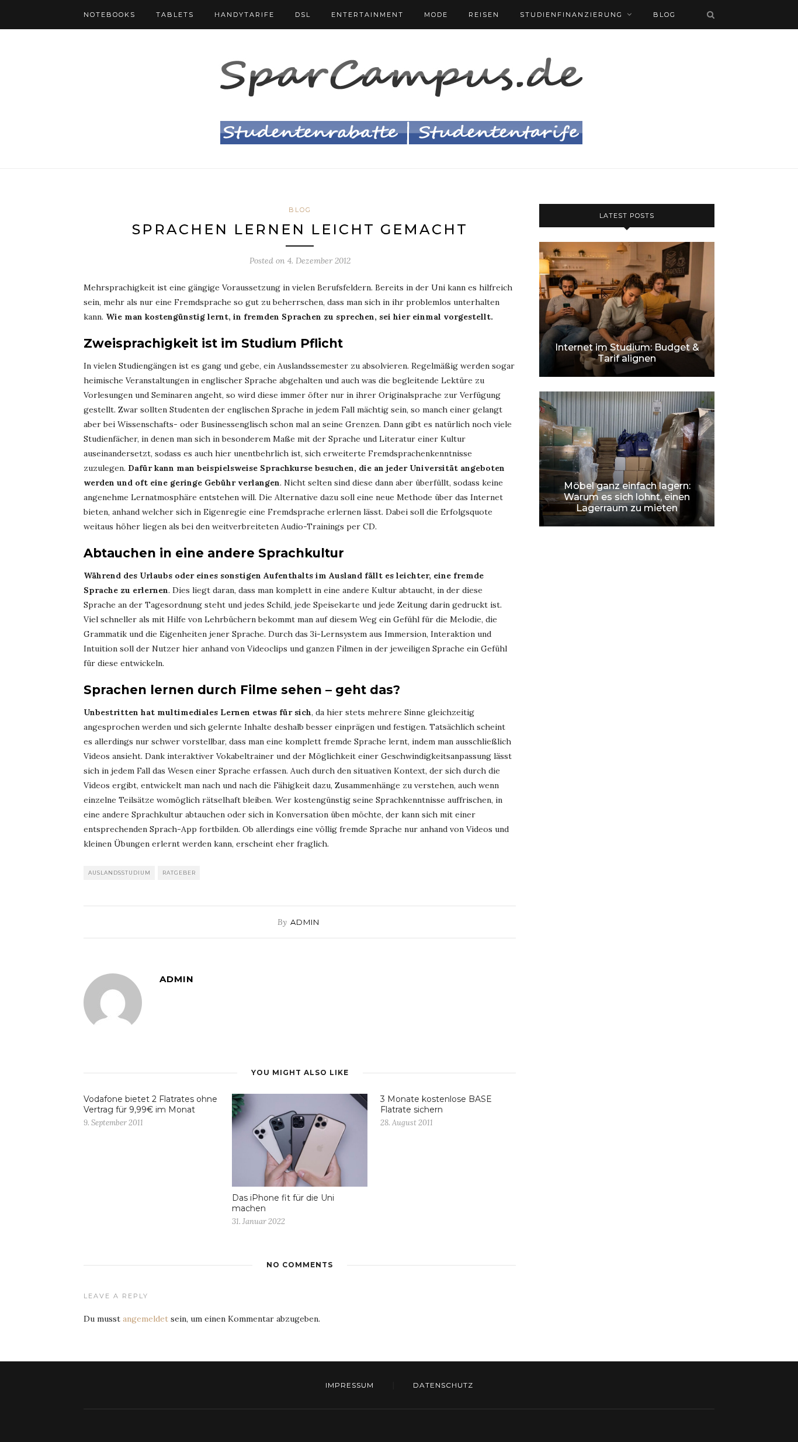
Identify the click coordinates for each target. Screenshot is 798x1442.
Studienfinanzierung (571, 15)
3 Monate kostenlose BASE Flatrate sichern (436, 1104)
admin (305, 922)
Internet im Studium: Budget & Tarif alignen (627, 353)
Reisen (484, 15)
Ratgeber (179, 872)
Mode (436, 15)
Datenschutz (443, 1385)
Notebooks (110, 15)
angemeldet (145, 1318)
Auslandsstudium (119, 872)
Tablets (175, 15)
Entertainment (367, 15)
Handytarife (244, 15)
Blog (664, 15)
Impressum (349, 1385)
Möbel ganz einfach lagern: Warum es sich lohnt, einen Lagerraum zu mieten (627, 497)
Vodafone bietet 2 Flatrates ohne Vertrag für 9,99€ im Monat (150, 1104)
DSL (303, 15)
